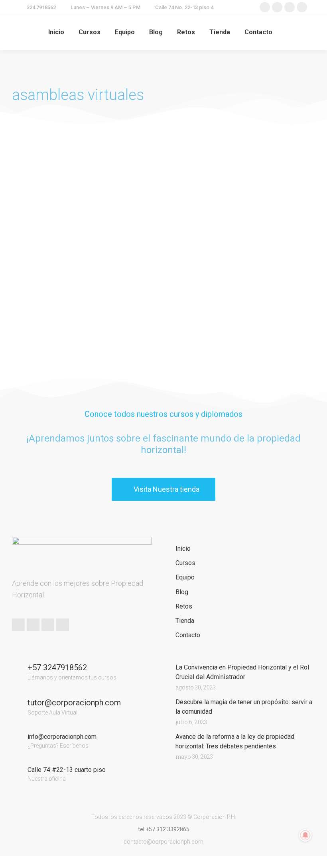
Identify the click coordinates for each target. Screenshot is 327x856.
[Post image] (57, 166)
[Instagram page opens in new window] (289, 7)
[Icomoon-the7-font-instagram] (62, 624)
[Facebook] (18, 624)
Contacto (187, 635)
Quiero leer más (33, 353)
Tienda (184, 620)
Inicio (183, 548)
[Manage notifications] (305, 835)
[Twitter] (33, 624)
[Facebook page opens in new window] (265, 7)
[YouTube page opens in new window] (302, 7)
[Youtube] (47, 624)
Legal (19, 248)
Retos (183, 606)
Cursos (185, 563)
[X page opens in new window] (277, 7)
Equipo (185, 577)
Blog (181, 592)
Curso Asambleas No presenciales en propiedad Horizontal (54, 224)
